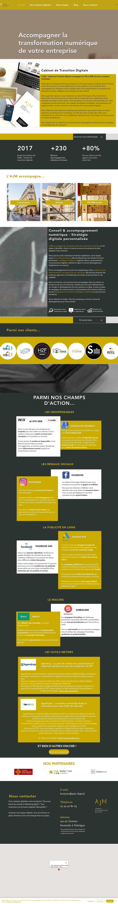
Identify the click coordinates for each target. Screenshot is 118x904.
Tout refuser (100, 901)
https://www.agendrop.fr (68, 691)
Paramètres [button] (91, 901)
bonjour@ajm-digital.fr (74, 793)
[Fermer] (116, 901)
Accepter (110, 901)
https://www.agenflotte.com (68, 738)
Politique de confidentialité (14, 902)
